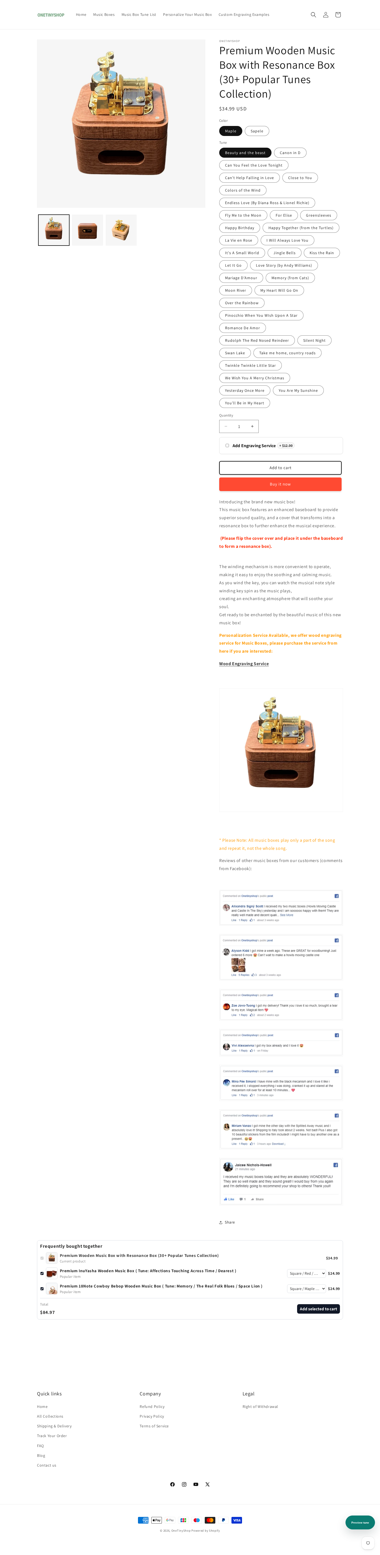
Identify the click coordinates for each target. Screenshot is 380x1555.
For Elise (284, 215)
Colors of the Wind (243, 190)
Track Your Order (52, 1435)
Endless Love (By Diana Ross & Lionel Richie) (267, 202)
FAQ (40, 1445)
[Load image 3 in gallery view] (121, 230)
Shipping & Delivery (54, 1425)
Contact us (46, 1465)
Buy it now (280, 484)
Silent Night (314, 340)
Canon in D (290, 152)
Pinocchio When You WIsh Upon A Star (261, 315)
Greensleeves (318, 215)
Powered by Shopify (205, 1530)
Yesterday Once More (245, 390)
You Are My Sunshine (298, 390)
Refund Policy (152, 1406)
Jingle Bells (284, 252)
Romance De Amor (242, 327)
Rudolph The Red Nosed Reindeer (257, 340)
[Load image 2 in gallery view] (87, 230)
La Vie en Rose (238, 240)
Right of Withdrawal (260, 1406)
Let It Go (233, 265)
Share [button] (230, 1222)
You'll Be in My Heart (244, 402)
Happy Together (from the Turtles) (301, 227)
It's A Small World (242, 252)
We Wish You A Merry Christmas (254, 377)
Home (42, 1406)
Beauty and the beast (245, 152)
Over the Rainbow (242, 302)
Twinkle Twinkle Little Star (250, 365)
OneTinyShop (181, 1530)
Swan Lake (235, 352)
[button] (313, 15)
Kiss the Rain (322, 252)
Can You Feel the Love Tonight (254, 165)
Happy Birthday (239, 227)
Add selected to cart (318, 1308)
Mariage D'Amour (241, 277)
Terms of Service (154, 1425)
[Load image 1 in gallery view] (53, 230)
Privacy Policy (152, 1416)
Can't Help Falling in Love (249, 177)
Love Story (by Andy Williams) (284, 265)
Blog (41, 1455)
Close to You (300, 177)
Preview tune (360, 1522)
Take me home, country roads (287, 352)
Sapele (257, 130)
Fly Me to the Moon (243, 215)
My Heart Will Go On (279, 290)
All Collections (50, 1416)
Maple (230, 130)
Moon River (235, 290)
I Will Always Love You (288, 240)
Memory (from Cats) (290, 277)
